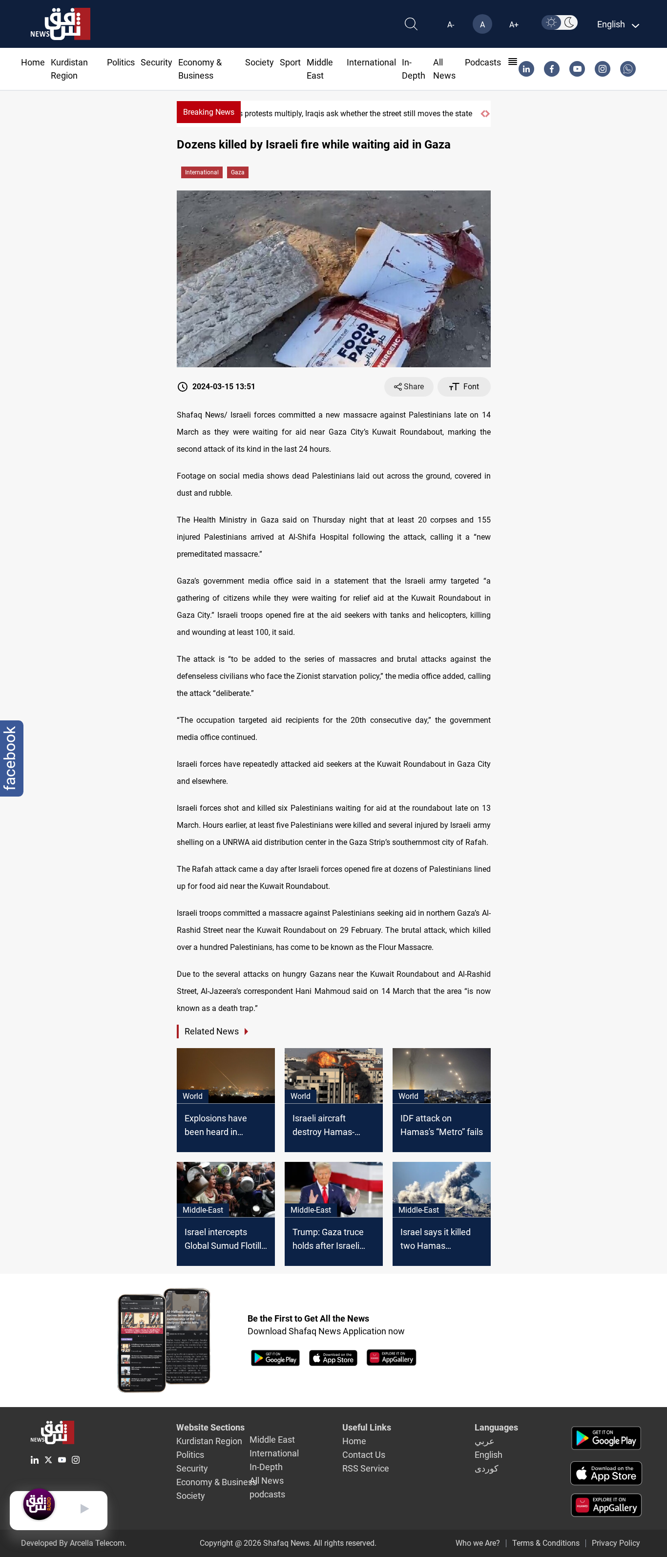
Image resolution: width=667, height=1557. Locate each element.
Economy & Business (216, 1482)
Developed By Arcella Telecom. (73, 1543)
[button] (482, 114)
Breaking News (208, 112)
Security (156, 62)
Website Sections (210, 1427)
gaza (238, 172)
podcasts (483, 62)
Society (259, 62)
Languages (496, 1427)
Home (33, 62)
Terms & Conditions (546, 1543)
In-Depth (266, 1467)
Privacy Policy (616, 1543)
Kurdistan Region (209, 1441)
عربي (485, 1441)
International (371, 62)
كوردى (487, 1468)
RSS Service (365, 1468)
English (488, 1455)
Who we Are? (478, 1543)
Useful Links (366, 1427)
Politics (121, 62)
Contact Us (363, 1455)
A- (450, 24)
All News (267, 1480)
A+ (514, 24)
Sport (290, 62)
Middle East (272, 1439)
